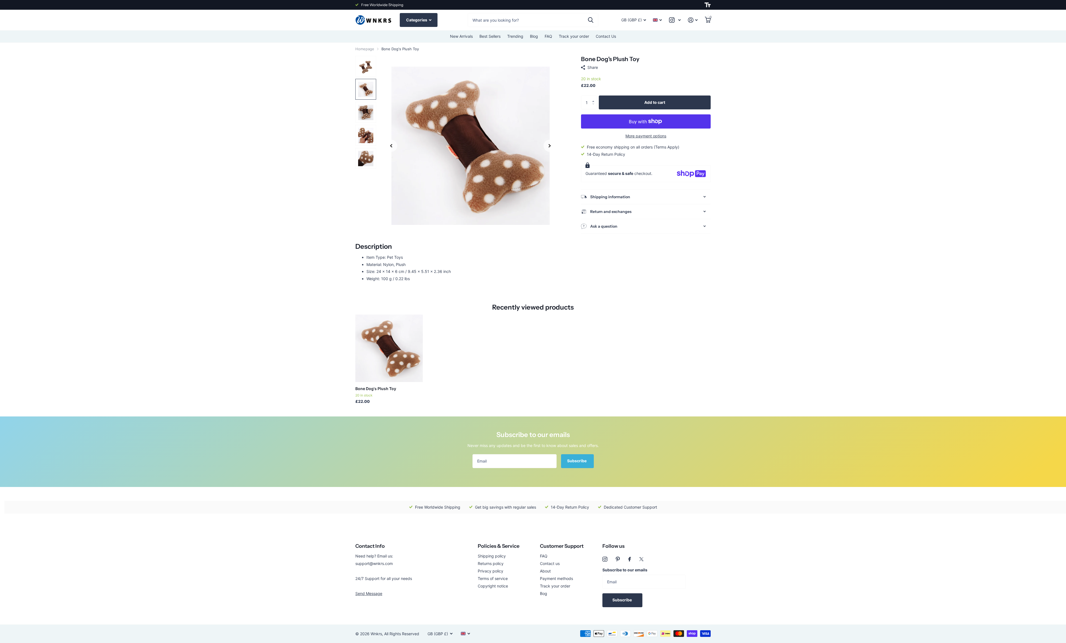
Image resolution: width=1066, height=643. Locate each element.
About (545, 571)
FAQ (548, 36)
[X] (641, 559)
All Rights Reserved (401, 633)
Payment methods (556, 578)
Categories (417, 19)
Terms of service (493, 578)
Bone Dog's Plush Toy (375, 388)
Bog (543, 593)
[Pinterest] (618, 559)
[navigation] (391, 145)
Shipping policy (492, 556)
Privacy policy (490, 571)
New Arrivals (461, 36)
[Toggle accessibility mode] (708, 5)
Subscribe (577, 460)
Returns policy (491, 563)
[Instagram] (604, 559)
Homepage (364, 49)
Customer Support (562, 546)
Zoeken (590, 20)
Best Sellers (490, 36)
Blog (534, 36)
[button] (594, 97)
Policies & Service (498, 546)
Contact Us (606, 36)
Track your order (574, 36)
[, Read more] (675, 20)
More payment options (645, 136)
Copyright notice (493, 586)
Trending (515, 36)
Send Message (368, 593)
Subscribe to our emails (624, 569)
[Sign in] (693, 20)
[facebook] (629, 559)
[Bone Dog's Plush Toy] (389, 348)
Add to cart (654, 102)
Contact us (550, 563)
